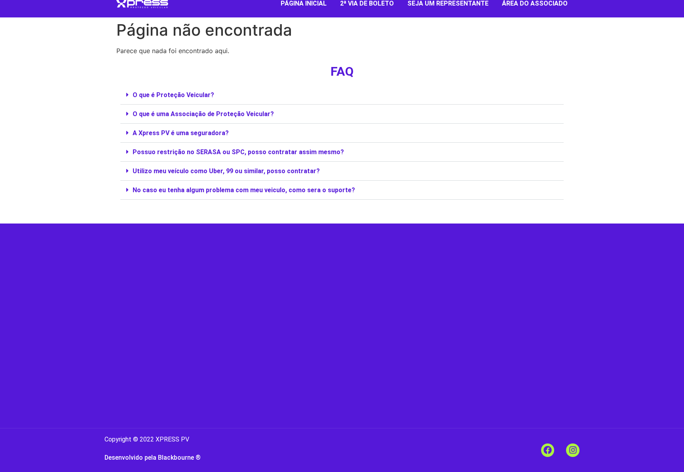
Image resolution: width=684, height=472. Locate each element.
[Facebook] (548, 450)
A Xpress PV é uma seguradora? (181, 133)
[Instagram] (573, 450)
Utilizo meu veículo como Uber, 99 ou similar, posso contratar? (226, 171)
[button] (342, 95)
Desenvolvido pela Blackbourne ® (152, 457)
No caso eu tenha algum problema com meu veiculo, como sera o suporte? (244, 190)
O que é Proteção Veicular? (173, 95)
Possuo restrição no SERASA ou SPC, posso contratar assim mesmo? (238, 152)
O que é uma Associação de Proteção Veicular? (203, 114)
